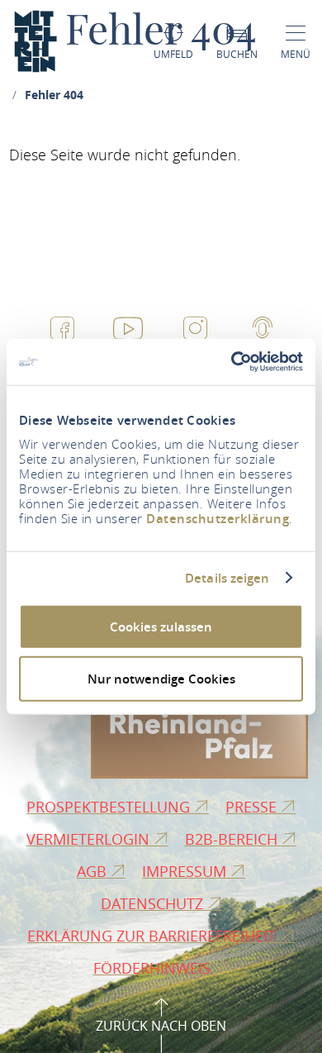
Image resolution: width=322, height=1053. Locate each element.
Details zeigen (227, 577)
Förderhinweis (154, 968)
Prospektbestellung (110, 807)
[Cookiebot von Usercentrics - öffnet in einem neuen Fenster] (231, 362)
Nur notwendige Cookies (161, 678)
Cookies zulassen (161, 627)
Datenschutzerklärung (217, 518)
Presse (253, 807)
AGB (94, 871)
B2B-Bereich (233, 839)
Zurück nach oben (161, 1026)
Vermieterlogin (90, 839)
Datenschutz (154, 903)
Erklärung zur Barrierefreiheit (153, 936)
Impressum (186, 871)
